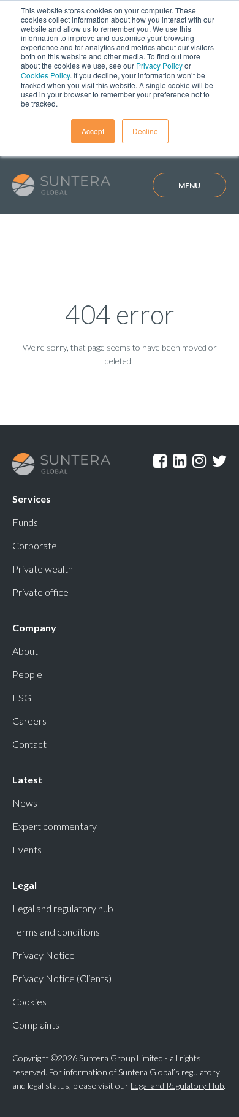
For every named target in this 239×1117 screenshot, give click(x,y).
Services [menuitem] (31, 499)
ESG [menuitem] (21, 697)
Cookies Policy (45, 75)
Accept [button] (93, 131)
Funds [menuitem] (25, 522)
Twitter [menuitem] (219, 463)
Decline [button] (145, 131)
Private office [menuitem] (40, 592)
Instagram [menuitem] (199, 463)
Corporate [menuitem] (34, 545)
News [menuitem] (24, 803)
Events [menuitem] (27, 849)
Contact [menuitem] (29, 744)
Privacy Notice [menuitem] (43, 955)
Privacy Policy (159, 65)
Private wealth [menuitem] (42, 568)
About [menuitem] (25, 651)
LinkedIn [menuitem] (179, 463)
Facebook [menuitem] (160, 463)
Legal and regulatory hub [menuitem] (62, 908)
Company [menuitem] (34, 627)
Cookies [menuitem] (29, 1001)
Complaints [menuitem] (35, 1025)
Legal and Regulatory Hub (177, 1085)
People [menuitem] (27, 674)
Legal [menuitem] (24, 885)
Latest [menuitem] (27, 779)
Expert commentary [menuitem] (54, 826)
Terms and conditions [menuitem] (56, 931)
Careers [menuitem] (29, 720)
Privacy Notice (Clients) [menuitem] (62, 978)
